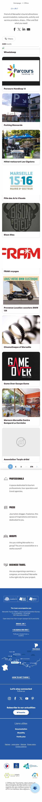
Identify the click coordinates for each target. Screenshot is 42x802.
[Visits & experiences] (17, 9)
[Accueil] (11, 9)
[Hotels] (13, 9)
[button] (26, 9)
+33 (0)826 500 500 (20, 630)
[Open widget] (35, 788)
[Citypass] (15, 9)
